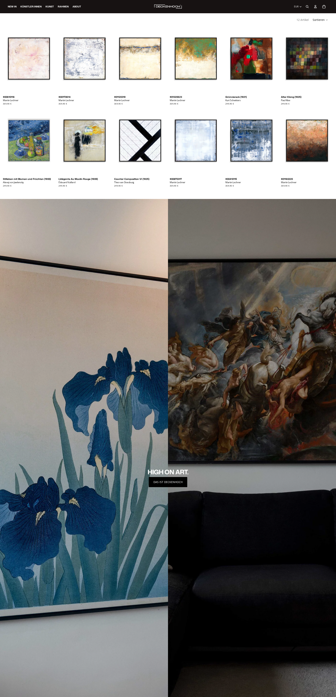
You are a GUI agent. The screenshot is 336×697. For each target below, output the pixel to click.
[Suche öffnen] (307, 6)
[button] (320, 20)
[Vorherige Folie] (8, 60)
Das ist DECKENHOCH (168, 482)
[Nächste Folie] (50, 60)
